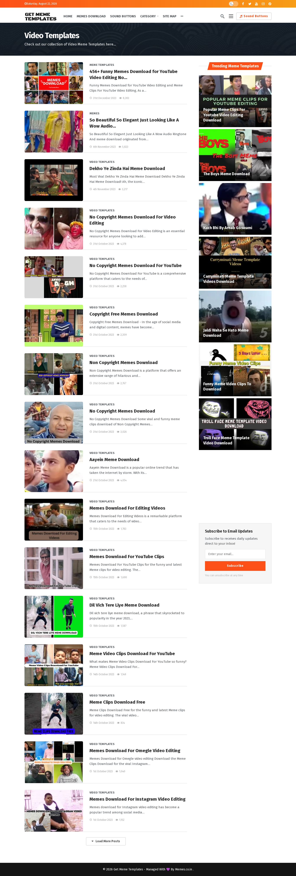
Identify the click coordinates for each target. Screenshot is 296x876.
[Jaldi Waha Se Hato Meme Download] (235, 317)
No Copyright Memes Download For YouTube (135, 265)
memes (94, 113)
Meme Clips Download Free (117, 702)
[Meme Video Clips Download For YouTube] (53, 665)
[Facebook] (243, 3)
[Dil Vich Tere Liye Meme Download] (53, 617)
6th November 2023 (104, 146)
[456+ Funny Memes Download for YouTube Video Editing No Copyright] (53, 83)
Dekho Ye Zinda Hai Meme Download (127, 168)
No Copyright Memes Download (122, 411)
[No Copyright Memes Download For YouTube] (53, 277)
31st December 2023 (104, 98)
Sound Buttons (256, 16)
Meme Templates (101, 64)
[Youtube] (256, 3)
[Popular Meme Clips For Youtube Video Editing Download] (235, 101)
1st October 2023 (103, 771)
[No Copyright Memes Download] (53, 423)
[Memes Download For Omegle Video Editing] (53, 762)
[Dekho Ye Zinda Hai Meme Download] (53, 180)
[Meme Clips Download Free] (53, 714)
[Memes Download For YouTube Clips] (53, 568)
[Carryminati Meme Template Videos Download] (235, 263)
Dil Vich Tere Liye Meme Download (124, 605)
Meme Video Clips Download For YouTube (132, 653)
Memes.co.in (184, 869)
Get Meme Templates (128, 869)
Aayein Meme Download (114, 459)
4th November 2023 (104, 189)
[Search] (222, 16)
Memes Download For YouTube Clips (126, 556)
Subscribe (235, 566)
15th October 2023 (103, 528)
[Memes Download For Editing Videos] (53, 520)
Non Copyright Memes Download (123, 362)
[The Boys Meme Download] (235, 155)
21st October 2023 (103, 480)
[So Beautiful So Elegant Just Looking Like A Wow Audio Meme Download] (53, 131)
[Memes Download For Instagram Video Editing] (53, 811)
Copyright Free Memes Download (123, 314)
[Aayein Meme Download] (53, 471)
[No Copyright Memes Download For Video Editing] (53, 228)
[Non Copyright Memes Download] (53, 374)
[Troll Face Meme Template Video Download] (235, 424)
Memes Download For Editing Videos (127, 508)
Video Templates (102, 162)
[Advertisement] (235, 486)
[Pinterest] (270, 3)
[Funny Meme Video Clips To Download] (235, 370)
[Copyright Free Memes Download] (53, 326)
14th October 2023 (103, 674)
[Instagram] (263, 3)
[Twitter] (249, 3)
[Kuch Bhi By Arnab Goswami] (235, 209)
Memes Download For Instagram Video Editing (137, 799)
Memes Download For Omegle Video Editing (134, 750)
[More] (182, 16)
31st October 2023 (103, 243)
